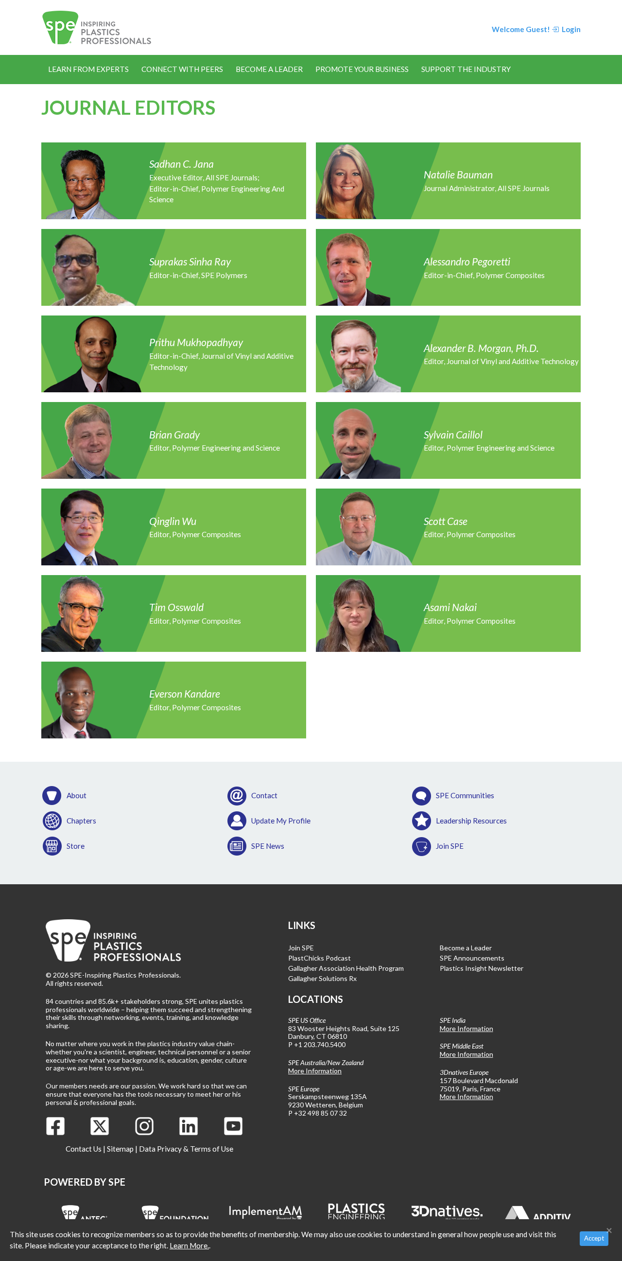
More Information (315, 1071)
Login (570, 29)
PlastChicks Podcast (319, 958)
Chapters (81, 820)
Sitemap (120, 1148)
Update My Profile (281, 820)
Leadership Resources (471, 820)
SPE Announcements (472, 958)
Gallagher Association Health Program (346, 968)
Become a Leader (269, 69)
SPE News (267, 845)
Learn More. (189, 1245)
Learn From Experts (88, 69)
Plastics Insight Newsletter (481, 968)
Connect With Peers (182, 69)
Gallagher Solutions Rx (322, 978)
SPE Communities (465, 795)
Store (76, 845)
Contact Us (84, 1148)
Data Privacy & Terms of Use (186, 1148)
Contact (264, 795)
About (76, 795)
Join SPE (450, 845)
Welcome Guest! (521, 29)
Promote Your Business (362, 69)
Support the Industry (466, 69)
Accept (594, 1238)
